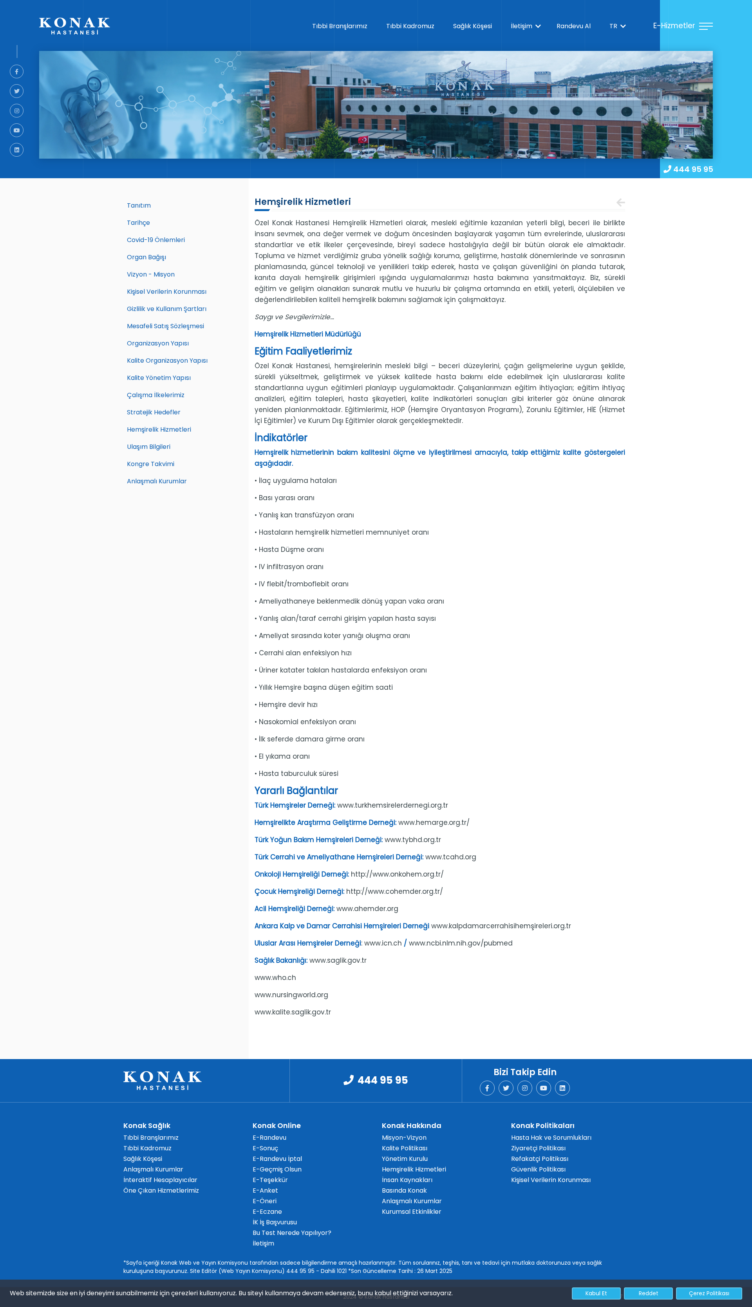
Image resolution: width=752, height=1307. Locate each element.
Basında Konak (404, 1190)
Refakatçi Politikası (539, 1158)
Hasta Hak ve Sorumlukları (551, 1137)
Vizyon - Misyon (151, 274)
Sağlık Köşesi (474, 26)
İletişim (523, 26)
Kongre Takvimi (150, 463)
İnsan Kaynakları (407, 1179)
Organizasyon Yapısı (158, 343)
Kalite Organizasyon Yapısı (167, 360)
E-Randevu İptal (277, 1158)
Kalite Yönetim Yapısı (159, 377)
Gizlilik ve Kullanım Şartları (166, 308)
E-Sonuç (265, 1148)
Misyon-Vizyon (404, 1137)
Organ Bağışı (146, 257)
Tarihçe (138, 222)
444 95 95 (693, 169)
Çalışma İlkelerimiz (155, 395)
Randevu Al (575, 26)
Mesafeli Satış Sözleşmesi (165, 326)
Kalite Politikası (404, 1148)
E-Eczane (267, 1211)
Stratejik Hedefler (154, 412)
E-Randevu (269, 1137)
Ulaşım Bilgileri (148, 446)
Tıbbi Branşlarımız (341, 26)
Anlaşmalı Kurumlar (157, 481)
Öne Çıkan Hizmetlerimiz (161, 1190)
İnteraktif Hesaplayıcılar (160, 1179)
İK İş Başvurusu (275, 1222)
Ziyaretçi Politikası (538, 1148)
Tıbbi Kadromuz (411, 26)
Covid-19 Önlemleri (156, 239)
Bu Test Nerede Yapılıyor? (292, 1232)
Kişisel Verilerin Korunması (166, 291)
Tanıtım (139, 205)
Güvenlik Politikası (538, 1169)
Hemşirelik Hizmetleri (159, 429)
